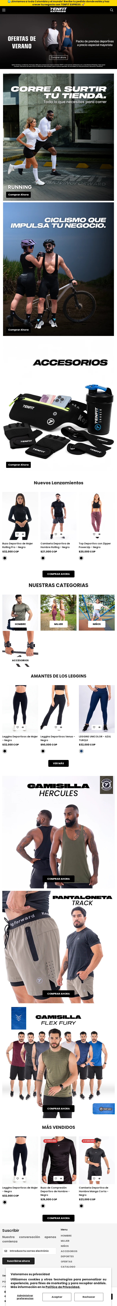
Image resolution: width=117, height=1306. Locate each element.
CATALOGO (68, 1267)
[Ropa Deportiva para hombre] (20, 613)
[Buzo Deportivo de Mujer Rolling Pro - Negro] (20, 516)
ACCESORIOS (20, 660)
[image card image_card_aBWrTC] (58, 1062)
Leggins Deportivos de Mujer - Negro (20, 738)
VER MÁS (58, 763)
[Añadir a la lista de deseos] (17, 534)
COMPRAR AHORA (58, 574)
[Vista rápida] (22, 534)
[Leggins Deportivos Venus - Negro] (58, 709)
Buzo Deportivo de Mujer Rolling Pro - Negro (17, 545)
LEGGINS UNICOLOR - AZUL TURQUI (95, 738)
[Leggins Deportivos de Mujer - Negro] (20, 709)
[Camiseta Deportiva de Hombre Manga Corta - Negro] (97, 1160)
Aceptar (57, 1297)
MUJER (58, 624)
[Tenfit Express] (58, 10)
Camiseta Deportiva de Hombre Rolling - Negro (55, 545)
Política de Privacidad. (63, 1287)
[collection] (97, 613)
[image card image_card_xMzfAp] (58, 832)
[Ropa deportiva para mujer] (58, 613)
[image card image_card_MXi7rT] (58, 947)
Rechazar (89, 1297)
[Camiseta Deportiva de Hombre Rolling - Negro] (58, 516)
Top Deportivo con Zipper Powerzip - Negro (95, 545)
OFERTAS (66, 1261)
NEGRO (5, 558)
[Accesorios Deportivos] (20, 649)
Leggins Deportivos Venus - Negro (58, 738)
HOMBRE (20, 624)
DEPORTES (67, 1256)
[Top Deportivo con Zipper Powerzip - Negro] (97, 516)
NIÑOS (97, 624)
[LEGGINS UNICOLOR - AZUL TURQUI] (97, 709)
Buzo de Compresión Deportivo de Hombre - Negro (55, 1191)
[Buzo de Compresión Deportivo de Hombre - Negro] (58, 1160)
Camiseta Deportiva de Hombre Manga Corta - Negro (93, 1191)
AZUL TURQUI (81, 751)
